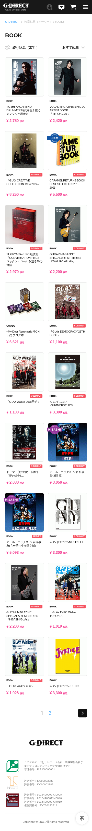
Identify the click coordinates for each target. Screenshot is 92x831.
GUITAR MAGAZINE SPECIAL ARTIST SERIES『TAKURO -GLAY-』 (65, 258)
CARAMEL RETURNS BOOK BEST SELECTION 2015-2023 (67, 184)
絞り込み (23, 48)
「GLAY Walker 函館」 (20, 686)
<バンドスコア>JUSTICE (65, 686)
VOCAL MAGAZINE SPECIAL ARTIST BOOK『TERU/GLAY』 (67, 110)
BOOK (9, 101)
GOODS (10, 326)
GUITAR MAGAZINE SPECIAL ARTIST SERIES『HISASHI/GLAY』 (22, 616)
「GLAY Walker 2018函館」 (23, 401)
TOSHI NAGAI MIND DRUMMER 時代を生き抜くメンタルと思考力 (23, 110)
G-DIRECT (12, 21)
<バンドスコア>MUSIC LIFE (67, 542)
